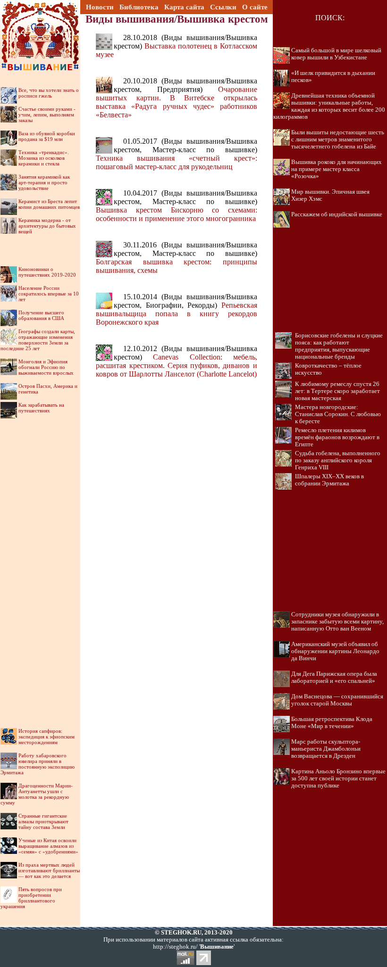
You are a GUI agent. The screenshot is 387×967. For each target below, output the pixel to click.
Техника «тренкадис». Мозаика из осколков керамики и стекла (43, 157)
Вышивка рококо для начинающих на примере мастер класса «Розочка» (336, 169)
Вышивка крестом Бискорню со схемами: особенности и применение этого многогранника (176, 214)
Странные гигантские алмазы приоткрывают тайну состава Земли (43, 821)
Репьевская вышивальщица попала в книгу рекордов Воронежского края (176, 313)
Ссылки (223, 7)
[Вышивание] (40, 12)
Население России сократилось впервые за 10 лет (48, 293)
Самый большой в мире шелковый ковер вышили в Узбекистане (336, 54)
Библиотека (139, 7)
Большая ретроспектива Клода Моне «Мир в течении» (331, 722)
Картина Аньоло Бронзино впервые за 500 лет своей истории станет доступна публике (338, 778)
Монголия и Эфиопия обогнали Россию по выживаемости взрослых (46, 367)
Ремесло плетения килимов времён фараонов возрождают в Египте (337, 437)
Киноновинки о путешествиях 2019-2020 (47, 272)
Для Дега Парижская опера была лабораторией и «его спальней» (334, 677)
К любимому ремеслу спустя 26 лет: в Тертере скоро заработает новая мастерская (337, 391)
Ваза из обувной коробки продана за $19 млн (46, 136)
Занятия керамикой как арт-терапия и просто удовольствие (44, 182)
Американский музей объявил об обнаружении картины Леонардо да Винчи (335, 651)
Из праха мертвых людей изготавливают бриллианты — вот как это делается (49, 870)
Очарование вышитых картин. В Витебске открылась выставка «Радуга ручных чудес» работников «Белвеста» (176, 102)
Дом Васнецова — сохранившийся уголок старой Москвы (337, 700)
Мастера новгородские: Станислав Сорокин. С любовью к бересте (338, 414)
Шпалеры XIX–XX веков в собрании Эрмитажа (329, 480)
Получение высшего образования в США (41, 315)
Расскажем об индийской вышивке (336, 214)
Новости (100, 7)
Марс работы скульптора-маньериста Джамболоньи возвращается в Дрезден (326, 748)
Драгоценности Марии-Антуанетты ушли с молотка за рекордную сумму (36, 794)
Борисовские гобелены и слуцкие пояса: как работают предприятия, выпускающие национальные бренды (339, 346)
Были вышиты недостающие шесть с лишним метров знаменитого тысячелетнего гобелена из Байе (337, 139)
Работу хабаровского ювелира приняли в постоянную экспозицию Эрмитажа (37, 764)
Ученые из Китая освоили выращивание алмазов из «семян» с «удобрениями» (48, 845)
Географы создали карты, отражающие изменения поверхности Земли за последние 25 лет (37, 339)
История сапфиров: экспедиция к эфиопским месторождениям (46, 736)
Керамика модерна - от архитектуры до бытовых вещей (47, 225)
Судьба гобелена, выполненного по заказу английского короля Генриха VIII (337, 460)
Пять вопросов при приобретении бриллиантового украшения (31, 897)
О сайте (255, 7)
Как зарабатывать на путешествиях (41, 407)
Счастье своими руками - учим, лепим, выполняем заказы (47, 114)
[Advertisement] (40, 563)
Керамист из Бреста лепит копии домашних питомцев (49, 204)
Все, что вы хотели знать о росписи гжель (48, 92)
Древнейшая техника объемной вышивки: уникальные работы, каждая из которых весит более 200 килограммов (329, 106)
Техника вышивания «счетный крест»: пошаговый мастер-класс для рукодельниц (176, 162)
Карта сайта (184, 7)
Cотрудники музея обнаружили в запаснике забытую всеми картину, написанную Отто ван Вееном (337, 621)
